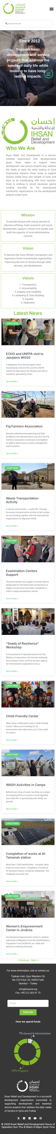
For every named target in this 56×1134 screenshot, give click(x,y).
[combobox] (28, 23)
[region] (28, 68)
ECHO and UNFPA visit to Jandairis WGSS (24, 355)
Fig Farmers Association (24, 426)
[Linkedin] (29, 1118)
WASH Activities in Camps (26, 785)
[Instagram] (40, 1118)
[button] (51, 9)
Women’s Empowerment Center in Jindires (24, 928)
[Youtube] (35, 1118)
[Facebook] (24, 1118)
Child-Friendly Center (22, 716)
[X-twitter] (18, 1118)
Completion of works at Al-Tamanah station (26, 855)
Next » (35, 960)
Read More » (12, 381)
